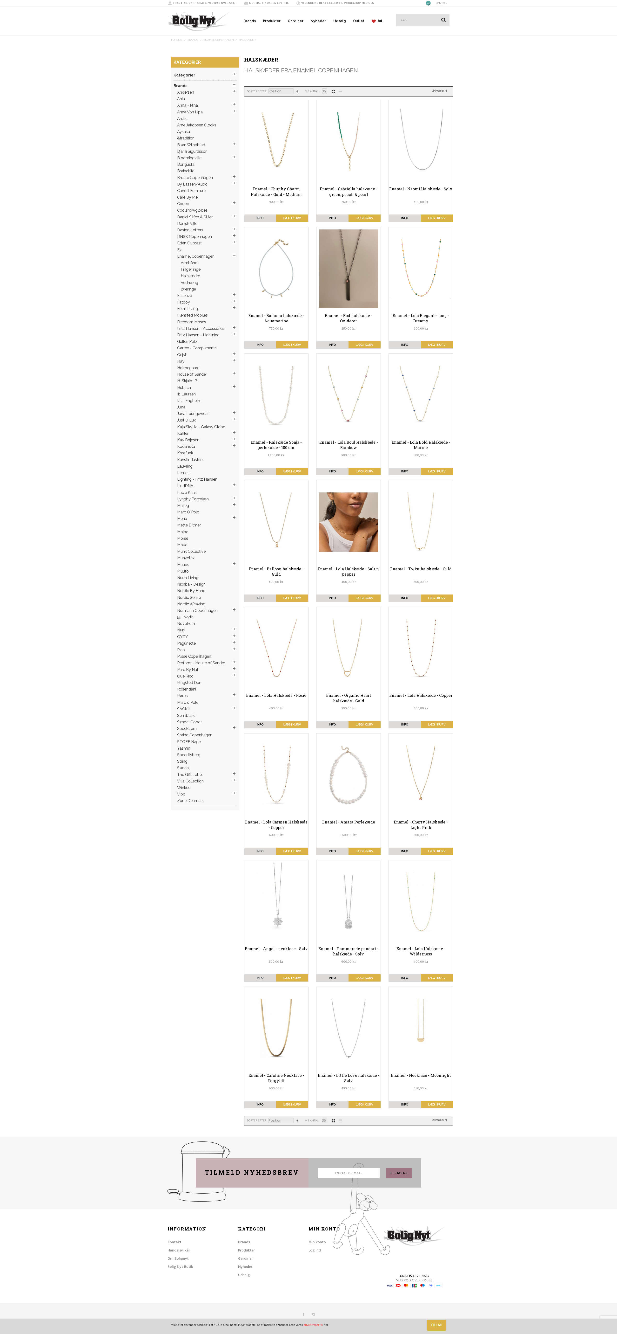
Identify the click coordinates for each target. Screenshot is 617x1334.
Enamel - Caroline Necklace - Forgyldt (276, 1078)
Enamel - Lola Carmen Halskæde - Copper (276, 824)
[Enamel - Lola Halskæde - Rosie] (276, 649)
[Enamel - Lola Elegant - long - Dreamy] (421, 269)
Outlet (358, 21)
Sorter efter (256, 91)
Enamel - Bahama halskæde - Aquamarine (276, 318)
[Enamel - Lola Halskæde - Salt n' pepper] (348, 522)
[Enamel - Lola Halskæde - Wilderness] (421, 902)
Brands (249, 21)
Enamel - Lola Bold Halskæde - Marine (421, 445)
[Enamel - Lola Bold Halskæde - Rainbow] (348, 395)
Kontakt (174, 1242)
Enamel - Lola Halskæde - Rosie (276, 695)
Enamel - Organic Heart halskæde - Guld (348, 698)
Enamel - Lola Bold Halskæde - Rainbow (348, 445)
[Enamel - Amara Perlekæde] (348, 775)
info (260, 218)
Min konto (317, 1242)
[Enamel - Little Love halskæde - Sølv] (348, 1028)
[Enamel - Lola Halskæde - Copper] (421, 649)
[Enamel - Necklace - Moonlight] (421, 1028)
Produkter (272, 21)
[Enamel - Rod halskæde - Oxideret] (348, 269)
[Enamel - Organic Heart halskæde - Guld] (348, 649)
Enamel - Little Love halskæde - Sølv (348, 1078)
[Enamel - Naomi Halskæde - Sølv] (421, 142)
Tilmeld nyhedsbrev (252, 1172)
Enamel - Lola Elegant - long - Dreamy (421, 318)
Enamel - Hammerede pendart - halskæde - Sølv (348, 951)
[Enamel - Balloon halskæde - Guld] (276, 522)
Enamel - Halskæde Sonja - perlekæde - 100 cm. (276, 445)
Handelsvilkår (179, 1250)
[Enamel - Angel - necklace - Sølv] (276, 902)
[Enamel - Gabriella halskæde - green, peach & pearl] (348, 142)
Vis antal (312, 91)
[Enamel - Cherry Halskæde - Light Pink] (421, 775)
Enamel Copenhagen (218, 39)
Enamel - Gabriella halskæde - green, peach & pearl (348, 191)
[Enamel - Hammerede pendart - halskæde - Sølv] (348, 902)
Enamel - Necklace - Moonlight (421, 1075)
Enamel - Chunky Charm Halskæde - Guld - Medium (276, 191)
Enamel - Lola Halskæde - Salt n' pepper (349, 571)
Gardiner (295, 21)
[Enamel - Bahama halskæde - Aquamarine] (276, 269)
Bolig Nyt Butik (180, 1266)
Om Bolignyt (178, 1258)
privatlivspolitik (313, 1325)
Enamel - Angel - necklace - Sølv (276, 948)
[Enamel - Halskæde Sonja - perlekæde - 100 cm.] (276, 395)
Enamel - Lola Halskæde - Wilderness (420, 951)
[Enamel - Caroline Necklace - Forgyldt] (276, 1028)
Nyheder (318, 21)
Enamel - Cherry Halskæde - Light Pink (421, 824)
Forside (176, 39)
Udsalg (339, 21)
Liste (339, 91)
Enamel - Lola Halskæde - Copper (420, 695)
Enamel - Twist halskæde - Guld (421, 568)
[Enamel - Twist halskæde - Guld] (421, 522)
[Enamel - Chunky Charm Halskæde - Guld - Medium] (276, 142)
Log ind (314, 1250)
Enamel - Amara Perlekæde (348, 821)
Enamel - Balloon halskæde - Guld (276, 571)
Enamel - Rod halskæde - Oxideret (348, 318)
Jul (379, 21)
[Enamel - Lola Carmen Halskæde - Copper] (276, 775)
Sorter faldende (298, 91)
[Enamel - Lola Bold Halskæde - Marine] (421, 395)
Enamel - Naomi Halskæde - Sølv (420, 188)
